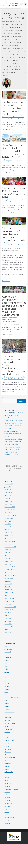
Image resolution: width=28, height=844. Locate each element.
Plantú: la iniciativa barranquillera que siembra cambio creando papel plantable (13, 108)
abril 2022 (8, 621)
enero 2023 (8, 595)
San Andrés (8, 803)
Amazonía (8, 652)
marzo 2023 (8, 589)
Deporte (7, 715)
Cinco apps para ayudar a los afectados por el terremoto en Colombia (14, 415)
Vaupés (7, 820)
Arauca (7, 660)
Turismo (7, 815)
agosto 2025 (9, 518)
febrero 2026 (9, 501)
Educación (21, 377)
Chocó (7, 695)
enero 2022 (8, 629)
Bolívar (7, 669)
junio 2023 (8, 581)
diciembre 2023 (10, 567)
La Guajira (8, 749)
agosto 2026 (9, 484)
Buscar (4, 398)
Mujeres (7, 766)
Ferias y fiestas (6, 200)
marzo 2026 (8, 498)
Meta (6, 760)
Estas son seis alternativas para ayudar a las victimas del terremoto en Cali (13, 441)
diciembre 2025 (10, 507)
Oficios (7, 777)
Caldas (7, 675)
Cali (6, 677)
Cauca (7, 689)
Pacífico (7, 786)
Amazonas (8, 649)
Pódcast (7, 792)
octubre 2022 (9, 604)
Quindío (7, 797)
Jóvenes (7, 746)
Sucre (6, 809)
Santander (8, 806)
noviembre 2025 (10, 510)
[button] (21, 4)
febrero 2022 (9, 627)
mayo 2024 (8, 552)
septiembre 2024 (10, 547)
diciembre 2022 (10, 598)
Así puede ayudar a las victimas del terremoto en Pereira (13, 433)
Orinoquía (8, 783)
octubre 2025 (9, 512)
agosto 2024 (9, 549)
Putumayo (8, 795)
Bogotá (9, 160)
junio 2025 (8, 524)
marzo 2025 (8, 532)
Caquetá (7, 680)
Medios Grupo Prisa (14, 839)
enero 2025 (8, 538)
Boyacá (7, 672)
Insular (7, 743)
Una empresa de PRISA (14, 836)
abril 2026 (8, 495)
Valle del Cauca (9, 817)
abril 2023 (8, 587)
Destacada (8, 717)
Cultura (15, 160)
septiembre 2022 (10, 607)
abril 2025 (8, 529)
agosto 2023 (9, 578)
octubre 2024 (9, 544)
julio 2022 (8, 612)
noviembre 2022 (10, 601)
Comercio (8, 703)
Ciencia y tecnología (11, 697)
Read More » (6, 281)
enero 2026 (8, 504)
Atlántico (5, 117)
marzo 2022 (8, 624)
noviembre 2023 (10, 569)
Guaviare (7, 735)
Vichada (7, 823)
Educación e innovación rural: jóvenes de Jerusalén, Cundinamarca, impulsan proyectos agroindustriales (13, 365)
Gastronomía (9, 729)
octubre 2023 (9, 572)
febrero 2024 (9, 561)
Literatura (8, 752)
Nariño (7, 775)
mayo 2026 (8, 492)
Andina (4, 160)
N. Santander (9, 772)
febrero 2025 (9, 535)
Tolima (7, 812)
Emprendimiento (18, 243)
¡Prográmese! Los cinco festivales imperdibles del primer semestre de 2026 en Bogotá (13, 151)
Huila (6, 737)
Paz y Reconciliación (11, 789)
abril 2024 (8, 555)
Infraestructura (9, 740)
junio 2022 (8, 615)
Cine (6, 700)
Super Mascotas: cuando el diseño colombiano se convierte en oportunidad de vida (13, 234)
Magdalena (8, 755)
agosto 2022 (9, 610)
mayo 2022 (8, 618)
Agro (6, 646)
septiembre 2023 (10, 575)
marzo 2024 (8, 558)
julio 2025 (8, 521)
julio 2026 (8, 487)
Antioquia (8, 657)
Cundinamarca (12, 317)
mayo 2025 (8, 527)
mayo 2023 (8, 584)
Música (7, 769)
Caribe (10, 117)
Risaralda (7, 800)
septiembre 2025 (10, 515)
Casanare (8, 686)
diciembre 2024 (10, 541)
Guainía (7, 732)
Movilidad (8, 763)
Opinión (7, 780)
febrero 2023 (9, 592)
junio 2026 (8, 489)
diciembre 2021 (9, 632)
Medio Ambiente (18, 117)
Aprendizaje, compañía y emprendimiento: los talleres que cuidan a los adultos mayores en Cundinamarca (14, 305)
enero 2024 (8, 564)
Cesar (6, 692)
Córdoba (7, 706)
